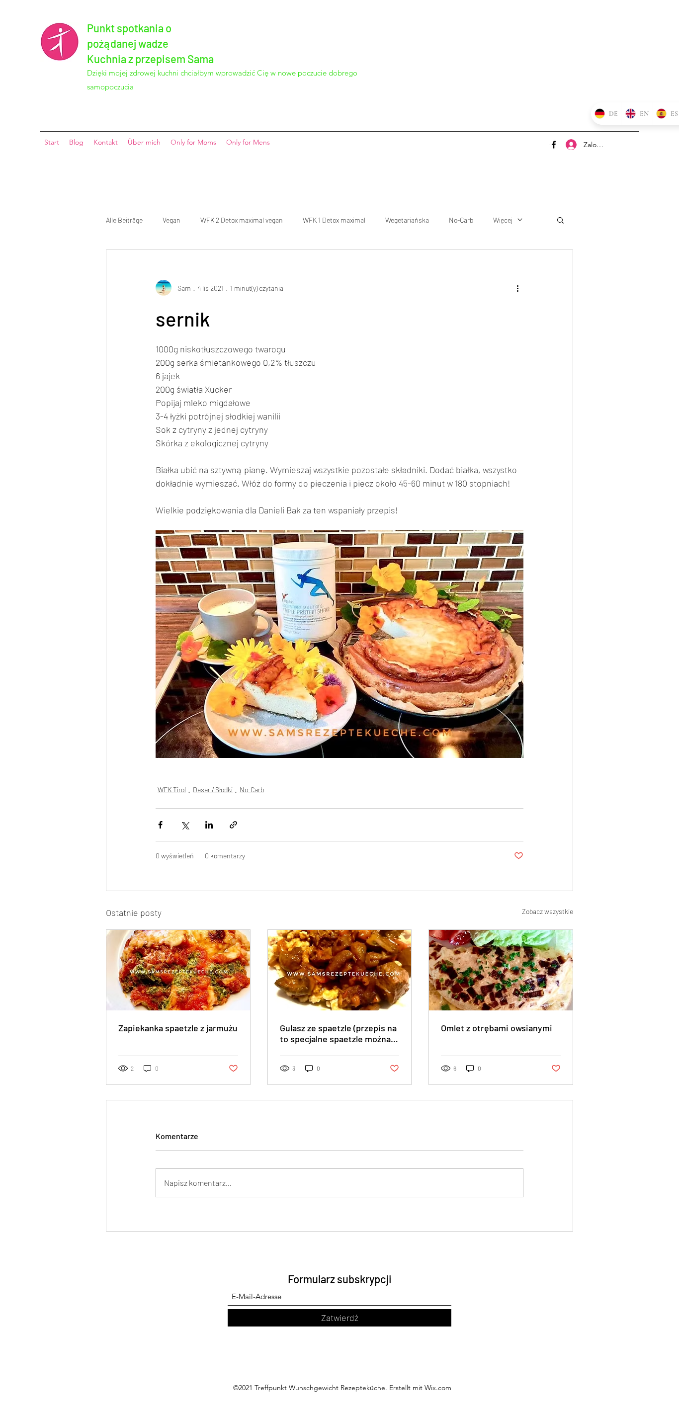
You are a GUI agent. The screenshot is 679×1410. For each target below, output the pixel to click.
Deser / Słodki (213, 789)
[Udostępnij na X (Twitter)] (184, 824)
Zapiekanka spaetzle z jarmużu (178, 1027)
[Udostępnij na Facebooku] (160, 824)
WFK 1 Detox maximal (334, 220)
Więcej (502, 220)
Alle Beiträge (124, 220)
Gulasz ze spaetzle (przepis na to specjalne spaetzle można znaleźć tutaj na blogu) (338, 1033)
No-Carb (461, 220)
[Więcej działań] (517, 288)
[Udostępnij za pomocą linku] (233, 824)
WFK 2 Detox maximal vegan (241, 220)
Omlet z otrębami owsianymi (496, 1027)
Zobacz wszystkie (547, 911)
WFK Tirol (172, 789)
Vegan (171, 220)
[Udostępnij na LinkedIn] (209, 824)
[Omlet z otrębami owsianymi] (501, 970)
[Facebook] (554, 145)
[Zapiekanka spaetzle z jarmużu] (178, 970)
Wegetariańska (407, 220)
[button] (560, 220)
